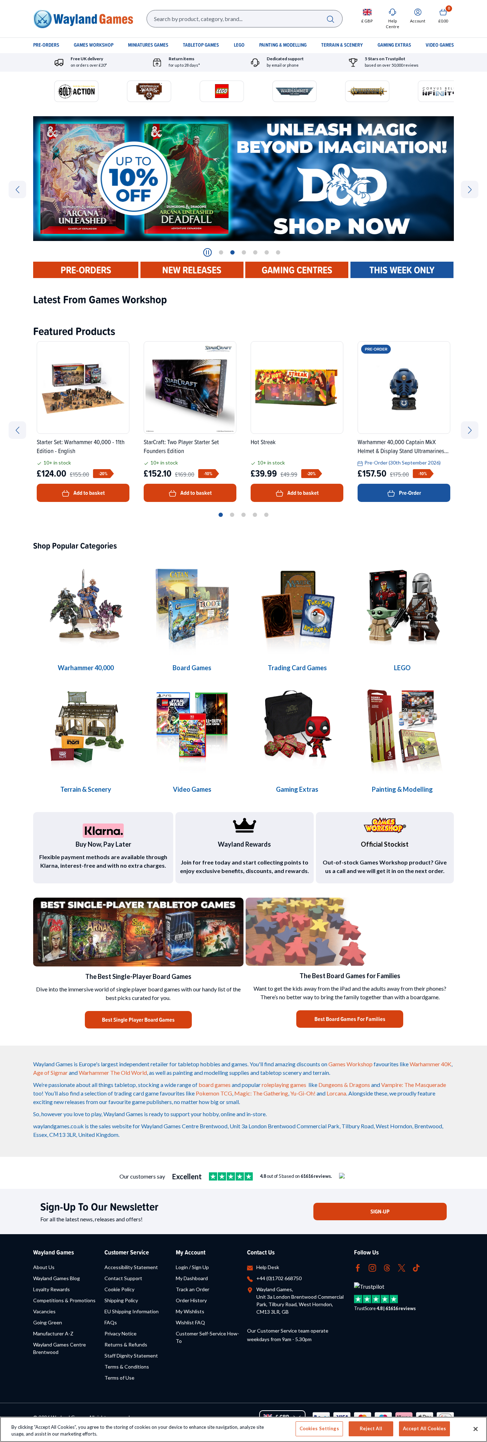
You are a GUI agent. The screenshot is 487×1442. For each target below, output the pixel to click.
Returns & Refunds (125, 1344)
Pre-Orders (86, 270)
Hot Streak (263, 441)
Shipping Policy (121, 1300)
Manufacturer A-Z (53, 1333)
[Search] (330, 18)
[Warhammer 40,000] (192, 606)
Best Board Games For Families (349, 1019)
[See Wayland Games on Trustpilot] (231, 1176)
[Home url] (83, 18)
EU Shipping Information (131, 1311)
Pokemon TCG (214, 1093)
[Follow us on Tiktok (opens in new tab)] (416, 1267)
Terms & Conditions (126, 1367)
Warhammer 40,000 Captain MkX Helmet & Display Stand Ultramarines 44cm (401, 446)
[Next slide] (469, 189)
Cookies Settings (319, 1428)
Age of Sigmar (50, 1072)
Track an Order (192, 1289)
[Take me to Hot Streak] (297, 387)
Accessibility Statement (131, 1267)
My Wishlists (190, 1311)
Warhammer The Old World (113, 1072)
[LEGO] (402, 606)
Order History (191, 1300)
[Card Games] (297, 606)
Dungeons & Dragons (344, 1084)
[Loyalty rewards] (244, 825)
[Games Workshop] (85, 606)
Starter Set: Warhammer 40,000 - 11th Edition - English (80, 446)
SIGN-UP (380, 1211)
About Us (44, 1267)
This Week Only (402, 270)
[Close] (475, 1429)
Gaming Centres (297, 270)
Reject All (371, 1428)
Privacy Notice (120, 1333)
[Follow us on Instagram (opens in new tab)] (372, 1267)
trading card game (136, 1093)
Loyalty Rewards (51, 1289)
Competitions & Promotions (64, 1300)
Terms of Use (119, 1378)
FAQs (110, 1322)
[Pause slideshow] (207, 252)
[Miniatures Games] (192, 727)
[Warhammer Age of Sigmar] (297, 727)
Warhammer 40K (430, 1064)
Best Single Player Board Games (138, 1020)
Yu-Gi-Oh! (303, 1093)
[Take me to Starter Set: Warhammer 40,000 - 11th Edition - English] (83, 387)
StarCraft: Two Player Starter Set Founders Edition (181, 446)
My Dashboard (192, 1278)
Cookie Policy (119, 1289)
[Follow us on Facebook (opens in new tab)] (358, 1267)
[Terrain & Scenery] (85, 727)
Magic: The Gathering (261, 1093)
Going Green (47, 1322)
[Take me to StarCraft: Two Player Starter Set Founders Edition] (190, 387)
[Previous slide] (17, 189)
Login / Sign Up (192, 1267)
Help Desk (267, 1267)
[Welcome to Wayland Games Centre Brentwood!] (350, 932)
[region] (243, 1429)
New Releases (191, 270)
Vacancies (44, 1311)
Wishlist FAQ (190, 1322)
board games (215, 1084)
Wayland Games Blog (56, 1278)
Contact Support (123, 1278)
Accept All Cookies (424, 1428)
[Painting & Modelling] (402, 727)
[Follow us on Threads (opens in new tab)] (387, 1267)
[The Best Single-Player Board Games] (138, 932)
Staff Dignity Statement (131, 1356)
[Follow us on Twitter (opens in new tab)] (401, 1267)
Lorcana (336, 1093)
